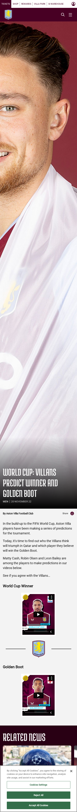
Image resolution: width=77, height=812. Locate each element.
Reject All (38, 795)
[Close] (71, 771)
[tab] (5, 4)
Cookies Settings (38, 784)
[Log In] (73, 4)
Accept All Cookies (38, 805)
